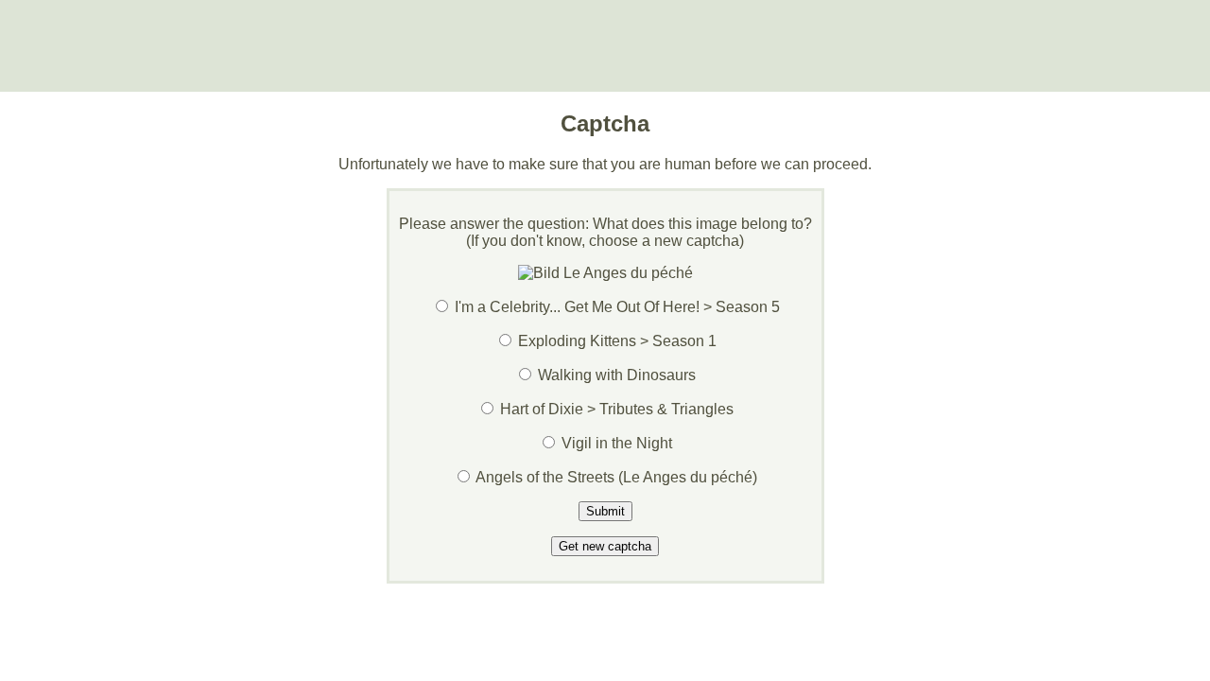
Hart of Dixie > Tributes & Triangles (617, 409)
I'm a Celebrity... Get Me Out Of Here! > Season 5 (617, 307)
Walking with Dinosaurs (617, 375)
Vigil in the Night (617, 443)
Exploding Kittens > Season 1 (617, 341)
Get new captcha (605, 546)
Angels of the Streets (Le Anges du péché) (616, 477)
